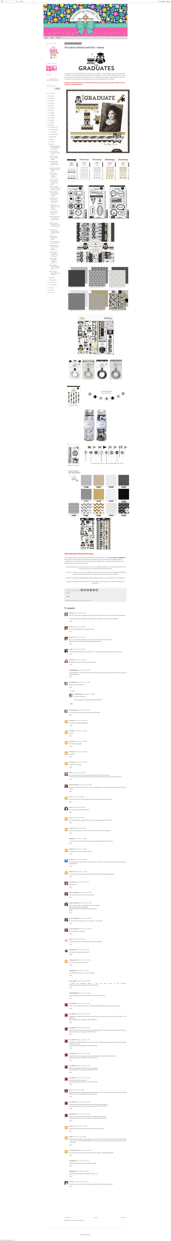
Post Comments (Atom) (77, 1220)
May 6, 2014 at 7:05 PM (84, 993)
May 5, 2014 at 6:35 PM (81, 849)
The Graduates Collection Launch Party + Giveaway (54, 254)
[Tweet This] (84, 591)
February (52, 282)
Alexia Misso (72, 949)
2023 (49, 103)
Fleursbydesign (73, 682)
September (53, 134)
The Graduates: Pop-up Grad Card (54, 242)
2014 (49, 125)
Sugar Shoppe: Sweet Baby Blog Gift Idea (54, 273)
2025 (49, 98)
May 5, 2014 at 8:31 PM (83, 882)
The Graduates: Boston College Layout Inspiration (54, 247)
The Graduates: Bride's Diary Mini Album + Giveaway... (54, 207)
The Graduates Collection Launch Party (82, 600)
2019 (49, 113)
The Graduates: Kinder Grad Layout (53, 238)
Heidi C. (71, 772)
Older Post (123, 1217)
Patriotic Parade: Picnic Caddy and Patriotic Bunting (54, 188)
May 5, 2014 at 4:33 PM (84, 682)
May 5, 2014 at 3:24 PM (84, 670)
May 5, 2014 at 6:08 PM (85, 785)
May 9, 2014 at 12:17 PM (80, 1126)
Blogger (88, 1234)
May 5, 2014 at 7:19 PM (81, 871)
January (52, 285)
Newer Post (68, 1217)
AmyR (70, 649)
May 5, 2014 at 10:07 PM (82, 949)
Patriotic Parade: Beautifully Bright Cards (54, 153)
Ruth (70, 797)
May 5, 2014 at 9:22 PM (85, 929)
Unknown (71, 871)
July (51, 139)
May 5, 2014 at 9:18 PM (85, 903)
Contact (58, 38)
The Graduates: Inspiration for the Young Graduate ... (54, 225)
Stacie (71, 807)
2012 (49, 290)
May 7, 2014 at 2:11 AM (84, 1040)
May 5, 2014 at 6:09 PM (78, 818)
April (51, 277)
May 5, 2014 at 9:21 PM (85, 918)
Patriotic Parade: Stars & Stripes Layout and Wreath (53, 194)
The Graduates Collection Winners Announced (53, 175)
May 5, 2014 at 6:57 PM (80, 859)
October (52, 132)
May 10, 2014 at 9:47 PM (85, 1150)
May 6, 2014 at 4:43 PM (84, 981)
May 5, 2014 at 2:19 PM (80, 613)
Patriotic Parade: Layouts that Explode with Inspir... (53, 182)
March (51, 280)
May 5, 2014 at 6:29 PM (81, 838)
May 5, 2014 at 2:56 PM (80, 660)
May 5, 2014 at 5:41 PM (80, 772)
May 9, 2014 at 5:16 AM (84, 1102)
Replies (73, 691)
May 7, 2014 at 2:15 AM (84, 1065)
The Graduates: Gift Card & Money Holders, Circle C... (54, 219)
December (53, 127)
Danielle (71, 1181)
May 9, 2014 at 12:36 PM (79, 1136)
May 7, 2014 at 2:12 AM (84, 1053)
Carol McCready (73, 1150)
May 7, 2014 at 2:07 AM (84, 1014)
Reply (70, 621)
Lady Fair (71, 859)
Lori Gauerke (72, 882)
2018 (49, 115)
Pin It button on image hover (7, 1240)
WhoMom (72, 741)
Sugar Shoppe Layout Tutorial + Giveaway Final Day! (54, 267)
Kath (70, 1090)
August (52, 137)
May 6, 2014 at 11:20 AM (84, 960)
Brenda (71, 627)
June (51, 141)
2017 (49, 118)
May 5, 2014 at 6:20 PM (80, 828)
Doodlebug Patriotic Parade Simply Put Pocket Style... (54, 147)
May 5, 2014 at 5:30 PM (81, 731)
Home (46, 38)
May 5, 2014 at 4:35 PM (84, 710)
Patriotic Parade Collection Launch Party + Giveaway (54, 200)
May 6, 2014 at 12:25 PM (82, 970)
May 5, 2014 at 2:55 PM (79, 649)
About (52, 38)
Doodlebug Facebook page (79, 572)
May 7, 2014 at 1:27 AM (84, 1003)
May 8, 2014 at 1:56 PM (78, 1090)
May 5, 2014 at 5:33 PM (81, 741)
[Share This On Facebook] (81, 591)
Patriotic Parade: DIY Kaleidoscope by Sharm (54, 169)
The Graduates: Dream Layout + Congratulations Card (54, 232)
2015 (49, 122)
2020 (49, 110)
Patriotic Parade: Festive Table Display (53, 158)
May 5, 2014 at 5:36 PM (81, 762)
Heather (71, 613)
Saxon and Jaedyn (74, 785)
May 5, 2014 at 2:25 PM (80, 627)
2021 (49, 108)
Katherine (72, 849)
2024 (49, 101)
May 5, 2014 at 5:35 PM (81, 752)
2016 (49, 120)
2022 (49, 105)
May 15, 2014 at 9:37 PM (82, 1161)
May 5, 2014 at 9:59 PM (79, 939)
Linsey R (71, 1126)
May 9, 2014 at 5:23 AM (84, 1114)
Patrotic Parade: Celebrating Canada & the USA (53, 164)
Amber (71, 1136)
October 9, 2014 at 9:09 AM (81, 1181)
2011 (49, 292)
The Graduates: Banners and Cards (53, 213)
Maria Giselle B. (73, 981)
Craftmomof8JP (73, 960)
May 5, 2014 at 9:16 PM (85, 892)
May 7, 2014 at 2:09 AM (84, 1027)
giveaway (71, 600)
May (51, 144)
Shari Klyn (71, 720)
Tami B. (71, 828)
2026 (49, 96)
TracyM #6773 (73, 1003)
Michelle (71, 660)
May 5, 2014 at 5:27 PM (81, 720)
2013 (49, 288)
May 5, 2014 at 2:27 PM (80, 637)
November (53, 129)
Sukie (70, 939)
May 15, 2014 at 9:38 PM (82, 1171)
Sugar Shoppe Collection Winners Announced (53, 261)
